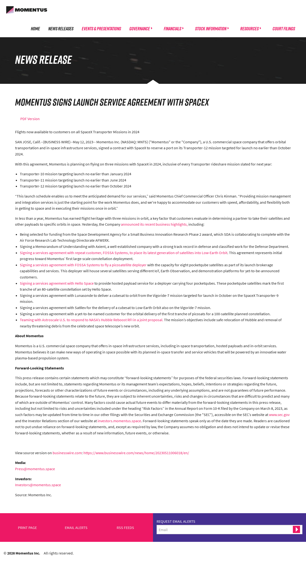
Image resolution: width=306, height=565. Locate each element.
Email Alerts (76, 527)
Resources (249, 28)
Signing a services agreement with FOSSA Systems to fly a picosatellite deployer (83, 264)
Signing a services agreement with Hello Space (57, 283)
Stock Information (210, 28)
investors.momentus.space (119, 420)
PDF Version (30, 118)
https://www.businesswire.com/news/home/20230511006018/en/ (136, 452)
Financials (172, 28)
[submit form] (296, 529)
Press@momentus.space (35, 468)
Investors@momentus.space (38, 484)
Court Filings (284, 28)
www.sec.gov (279, 414)
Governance (139, 28)
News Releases (60, 28)
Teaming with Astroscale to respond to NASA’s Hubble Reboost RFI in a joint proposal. (91, 319)
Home (35, 28)
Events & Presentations (101, 28)
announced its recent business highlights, (154, 224)
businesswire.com (67, 452)
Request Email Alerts (176, 521)
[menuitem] (35, 28)
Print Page (27, 527)
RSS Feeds (125, 527)
